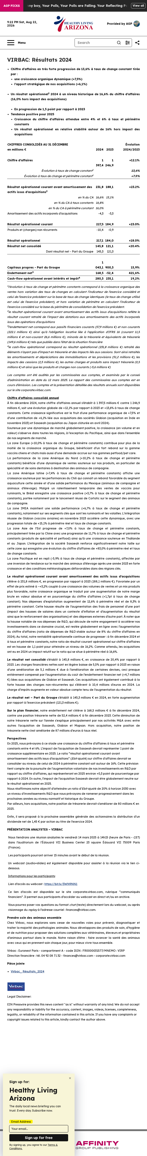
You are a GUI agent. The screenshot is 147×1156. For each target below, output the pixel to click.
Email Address (21, 1121)
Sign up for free (39, 1137)
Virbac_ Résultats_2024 (27, 971)
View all (138, 5)
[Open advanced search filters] (127, 43)
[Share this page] (137, 42)
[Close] (70, 1078)
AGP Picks (12, 6)
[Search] (119, 43)
